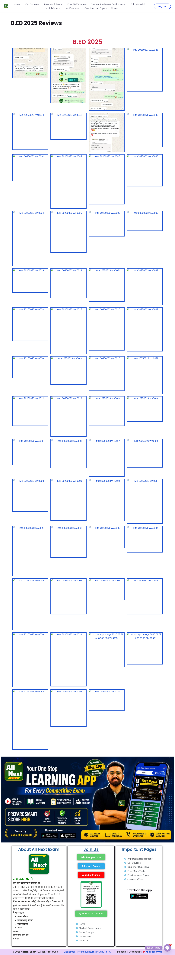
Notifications (72, 8)
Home (17, 4)
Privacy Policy (103, 951)
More (114, 8)
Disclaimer (69, 951)
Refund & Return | (86, 951)
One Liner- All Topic (95, 8)
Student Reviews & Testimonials (108, 4)
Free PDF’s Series (76, 4)
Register (162, 6)
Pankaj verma (153, 951)
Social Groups (52, 8)
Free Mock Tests (53, 4)
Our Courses (32, 4)
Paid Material (138, 4)
